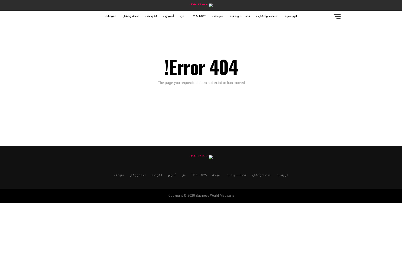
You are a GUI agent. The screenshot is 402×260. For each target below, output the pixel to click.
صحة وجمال (131, 16)
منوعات (110, 16)
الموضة (152, 16)
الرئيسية (291, 16)
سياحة (218, 16)
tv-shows (198, 16)
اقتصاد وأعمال (268, 16)
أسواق (169, 16)
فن (182, 16)
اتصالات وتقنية (240, 16)
